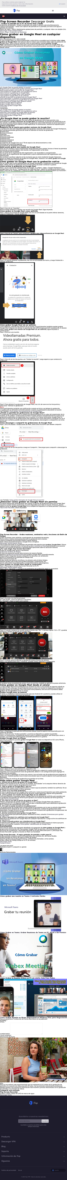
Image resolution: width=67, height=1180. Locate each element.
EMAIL (2, 1022)
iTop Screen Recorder (7, 507)
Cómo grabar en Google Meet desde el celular (15, 101)
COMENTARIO (5, 1034)
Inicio (2, 32)
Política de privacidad (8, 1170)
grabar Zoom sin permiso (30, 683)
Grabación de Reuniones (18, 32)
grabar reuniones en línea (37, 546)
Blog (7, 32)
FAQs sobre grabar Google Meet (11, 105)
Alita (1, 39)
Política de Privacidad (18, 5)
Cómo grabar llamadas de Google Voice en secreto (26, 500)
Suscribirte (45, 1121)
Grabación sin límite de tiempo (10, 552)
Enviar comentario (6, 1035)
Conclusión (3, 107)
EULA (20, 1170)
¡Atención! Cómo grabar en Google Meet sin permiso (17, 100)
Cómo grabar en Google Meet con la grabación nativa (18, 91)
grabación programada (15, 554)
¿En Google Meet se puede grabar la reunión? (15, 87)
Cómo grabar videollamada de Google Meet (35, 824)
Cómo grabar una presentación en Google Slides (25, 411)
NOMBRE (3, 1020)
